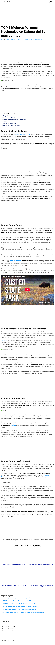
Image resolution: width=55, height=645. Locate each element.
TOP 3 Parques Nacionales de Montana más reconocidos (19, 603)
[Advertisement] (27, 13)
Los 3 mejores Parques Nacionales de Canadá (16, 598)
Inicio (2, 39)
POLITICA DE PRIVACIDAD (8, 626)
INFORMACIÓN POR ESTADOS (26, 39)
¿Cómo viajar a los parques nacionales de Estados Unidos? (20, 606)
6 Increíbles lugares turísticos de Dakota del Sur (41, 564)
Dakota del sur (38, 39)
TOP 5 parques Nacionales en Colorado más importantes (19, 609)
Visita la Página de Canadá (9, 630)
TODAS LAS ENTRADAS (11, 39)
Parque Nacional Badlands (10, 116)
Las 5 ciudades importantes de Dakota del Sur (13, 564)
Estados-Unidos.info (7, 2)
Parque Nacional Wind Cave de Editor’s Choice (14, 120)
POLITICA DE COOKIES (8, 628)
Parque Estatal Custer (9, 117)
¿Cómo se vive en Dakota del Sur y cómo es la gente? (41, 586)
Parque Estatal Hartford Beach (12, 125)
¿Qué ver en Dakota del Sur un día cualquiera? (14, 585)
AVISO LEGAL (5, 624)
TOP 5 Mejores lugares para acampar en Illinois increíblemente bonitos (23, 612)
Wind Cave (4, 340)
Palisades (13, 425)
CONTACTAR (5, 621)
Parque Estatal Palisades (10, 123)
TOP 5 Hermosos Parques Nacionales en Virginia (17, 601)
